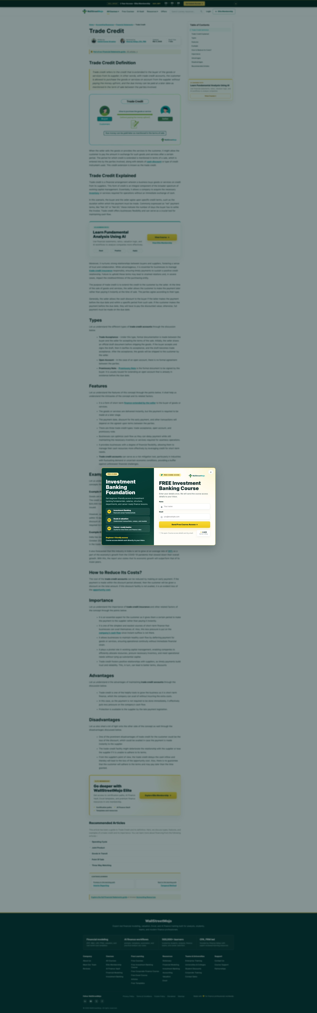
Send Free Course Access (185, 524)
